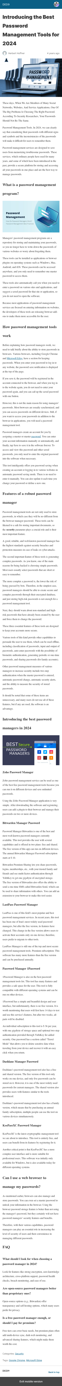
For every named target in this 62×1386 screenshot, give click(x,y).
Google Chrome (17, 1360)
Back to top (53, 1372)
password (36, 436)
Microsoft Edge (14, 358)
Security (19, 1353)
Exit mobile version (31, 1381)
